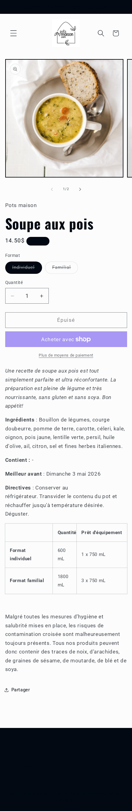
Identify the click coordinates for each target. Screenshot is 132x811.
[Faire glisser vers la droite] (80, 189)
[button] (13, 33)
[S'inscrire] (112, 768)
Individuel (27, 269)
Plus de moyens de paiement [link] (66, 355)
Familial (65, 269)
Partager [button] (20, 690)
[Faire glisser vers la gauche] (52, 189)
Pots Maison (38, 794)
